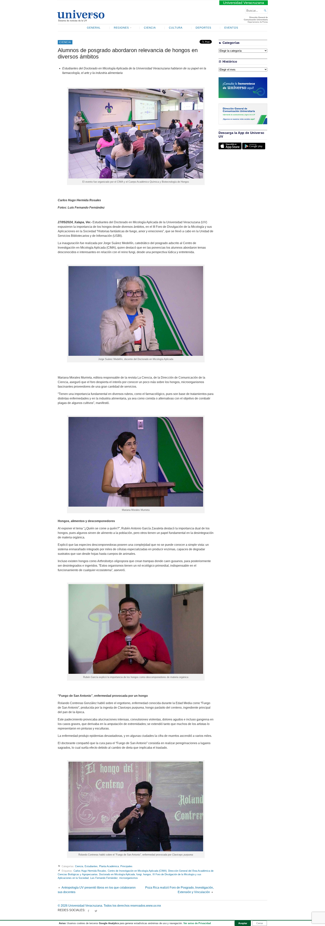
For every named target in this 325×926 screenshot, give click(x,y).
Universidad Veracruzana (243, 3)
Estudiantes (91, 866)
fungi (139, 874)
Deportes (203, 27)
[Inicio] (80, 20)
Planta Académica (109, 866)
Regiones (121, 27)
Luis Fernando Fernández (104, 878)
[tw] (95, 910)
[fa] (88, 910)
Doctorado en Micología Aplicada (117, 874)
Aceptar (242, 923)
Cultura (175, 27)
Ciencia (150, 27)
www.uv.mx (153, 905)
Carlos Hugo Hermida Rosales (90, 870)
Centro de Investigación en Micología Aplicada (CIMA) (137, 870)
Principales (126, 866)
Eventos (231, 27)
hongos (147, 874)
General (94, 27)
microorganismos (128, 878)
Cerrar (259, 923)
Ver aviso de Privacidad (197, 923)
